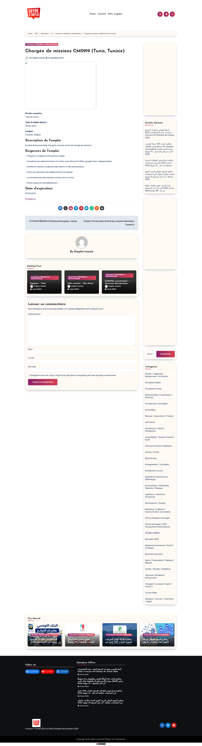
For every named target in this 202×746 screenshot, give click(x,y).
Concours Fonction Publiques (158, 446)
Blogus (108, 739)
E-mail (31, 358)
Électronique (151, 458)
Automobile (150, 410)
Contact (102, 14)
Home (93, 14)
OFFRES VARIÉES (152, 533)
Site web (32, 367)
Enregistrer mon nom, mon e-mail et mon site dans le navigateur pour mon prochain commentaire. (73, 375)
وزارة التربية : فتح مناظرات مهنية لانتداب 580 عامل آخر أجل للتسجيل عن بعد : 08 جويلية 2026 (159, 188)
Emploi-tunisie (38, 58)
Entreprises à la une (154, 471)
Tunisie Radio (151, 593)
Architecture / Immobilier (156, 404)
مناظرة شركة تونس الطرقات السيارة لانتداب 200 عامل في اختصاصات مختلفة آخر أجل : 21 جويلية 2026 (159, 163)
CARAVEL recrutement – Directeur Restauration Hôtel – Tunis (117, 283)
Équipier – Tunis (38, 283)
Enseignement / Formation (157, 464)
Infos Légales (115, 14)
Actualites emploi (153, 382)
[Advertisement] (160, 80)
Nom (30, 349)
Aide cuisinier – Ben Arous (80, 283)
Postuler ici (30, 199)
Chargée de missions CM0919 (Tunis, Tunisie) (75, 51)
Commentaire (34, 314)
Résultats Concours (154, 554)
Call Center (150, 422)
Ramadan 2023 (152, 539)
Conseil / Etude (152, 452)
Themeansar (119, 739)
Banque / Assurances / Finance (159, 416)
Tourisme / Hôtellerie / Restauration (41, 44)
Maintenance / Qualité (155, 503)
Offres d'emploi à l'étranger (157, 518)
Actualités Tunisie (153, 389)
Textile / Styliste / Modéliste (158, 569)
